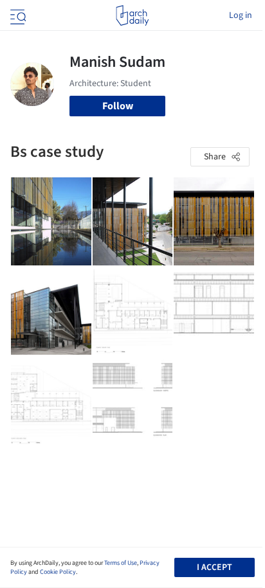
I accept (214, 567)
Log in (240, 15)
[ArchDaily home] (132, 15)
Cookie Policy (58, 571)
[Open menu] (17, 15)
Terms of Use (120, 562)
